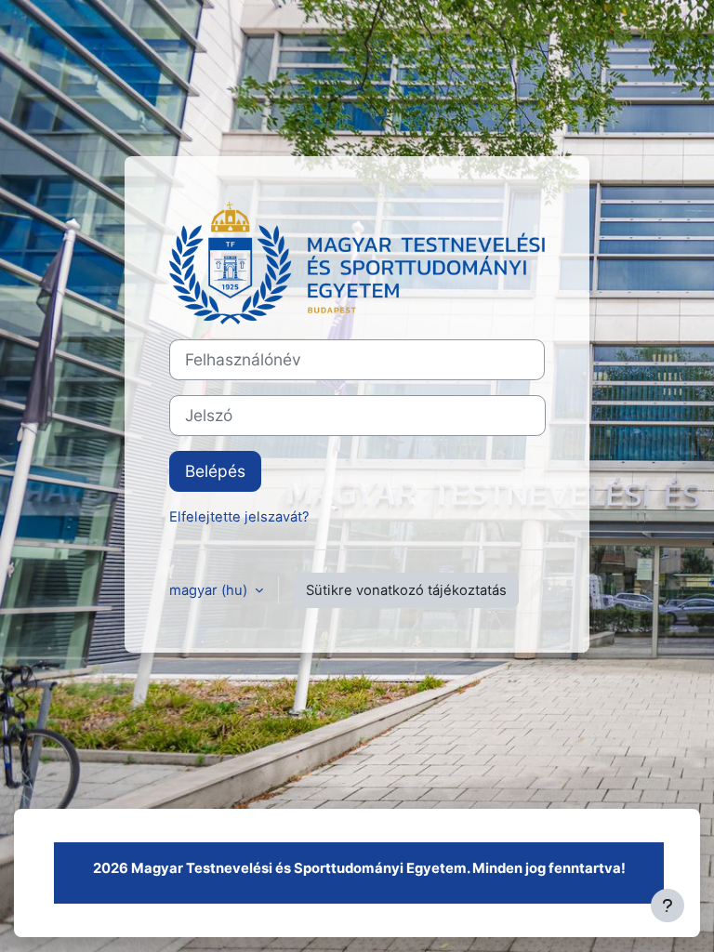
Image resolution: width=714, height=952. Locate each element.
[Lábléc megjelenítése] (667, 905)
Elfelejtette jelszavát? (239, 517)
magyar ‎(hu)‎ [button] (210, 590)
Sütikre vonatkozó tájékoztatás (406, 590)
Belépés (215, 471)
